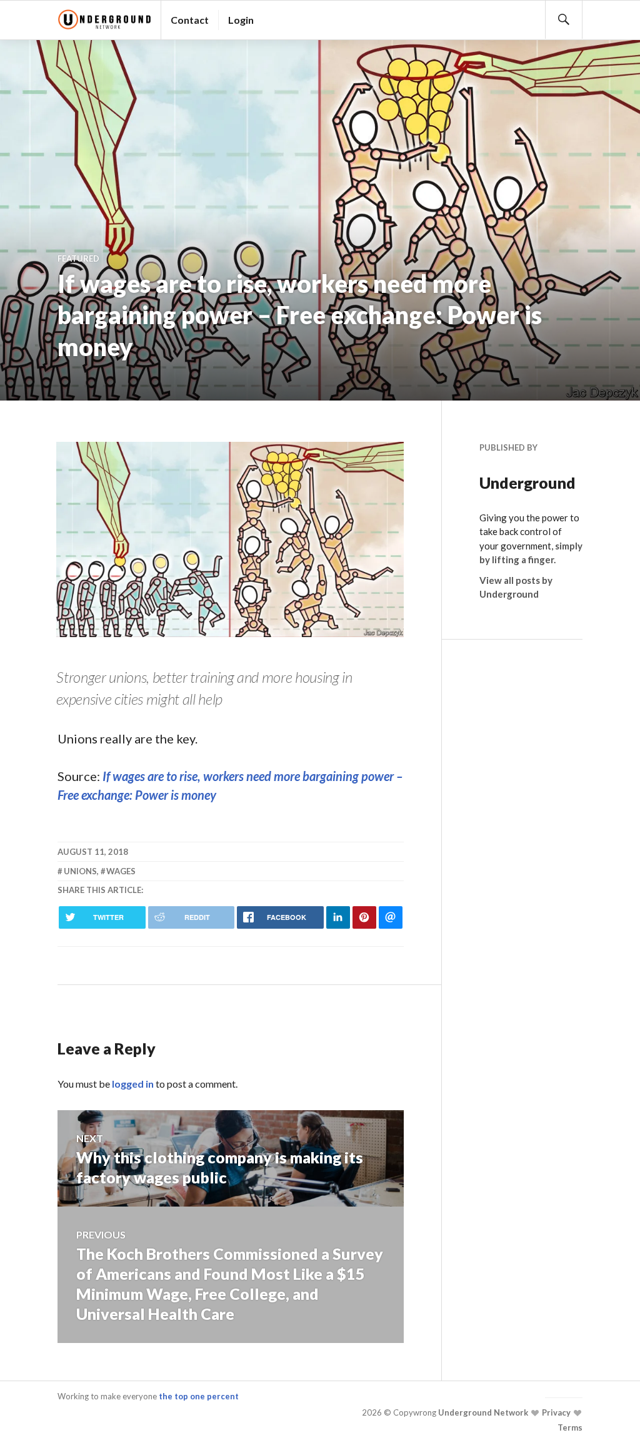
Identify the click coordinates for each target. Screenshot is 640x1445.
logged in (133, 1084)
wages (121, 871)
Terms (570, 1427)
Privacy (555, 1412)
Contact (190, 20)
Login (241, 20)
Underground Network (482, 1412)
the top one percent (199, 1396)
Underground (527, 482)
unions (80, 871)
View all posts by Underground (515, 587)
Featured (78, 258)
